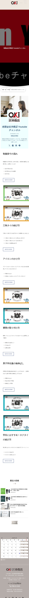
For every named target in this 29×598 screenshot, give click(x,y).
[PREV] (2, 538)
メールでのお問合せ (14, 583)
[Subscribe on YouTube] (16, 145)
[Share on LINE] (19, 145)
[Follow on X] (9, 145)
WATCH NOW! (9, 180)
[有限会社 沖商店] (14, 3)
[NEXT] (26, 538)
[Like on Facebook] (13, 145)
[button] (25, 2)
